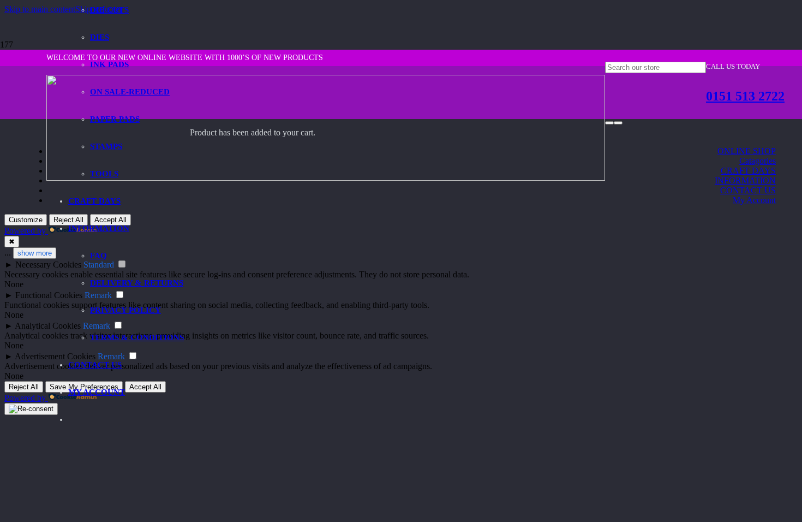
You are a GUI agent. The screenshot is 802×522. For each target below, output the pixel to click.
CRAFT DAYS (748, 170)
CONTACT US (748, 190)
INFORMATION (745, 180)
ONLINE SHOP (746, 151)
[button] (39, 9)
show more (34, 253)
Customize (26, 220)
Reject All (24, 387)
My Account (754, 200)
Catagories (757, 160)
